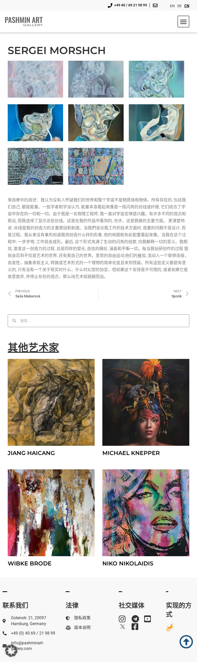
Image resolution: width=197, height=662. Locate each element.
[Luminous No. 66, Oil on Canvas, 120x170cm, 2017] (96, 122)
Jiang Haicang (31, 453)
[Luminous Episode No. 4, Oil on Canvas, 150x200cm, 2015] (96, 166)
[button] (183, 21)
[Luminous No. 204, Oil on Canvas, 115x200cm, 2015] (35, 122)
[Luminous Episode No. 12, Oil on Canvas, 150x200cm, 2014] (35, 166)
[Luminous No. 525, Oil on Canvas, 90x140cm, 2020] (96, 79)
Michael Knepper (131, 453)
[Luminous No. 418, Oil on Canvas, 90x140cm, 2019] (156, 79)
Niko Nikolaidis (127, 563)
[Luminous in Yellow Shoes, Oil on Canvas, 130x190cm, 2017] (156, 122)
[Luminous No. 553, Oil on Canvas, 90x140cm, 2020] (35, 79)
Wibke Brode (30, 563)
